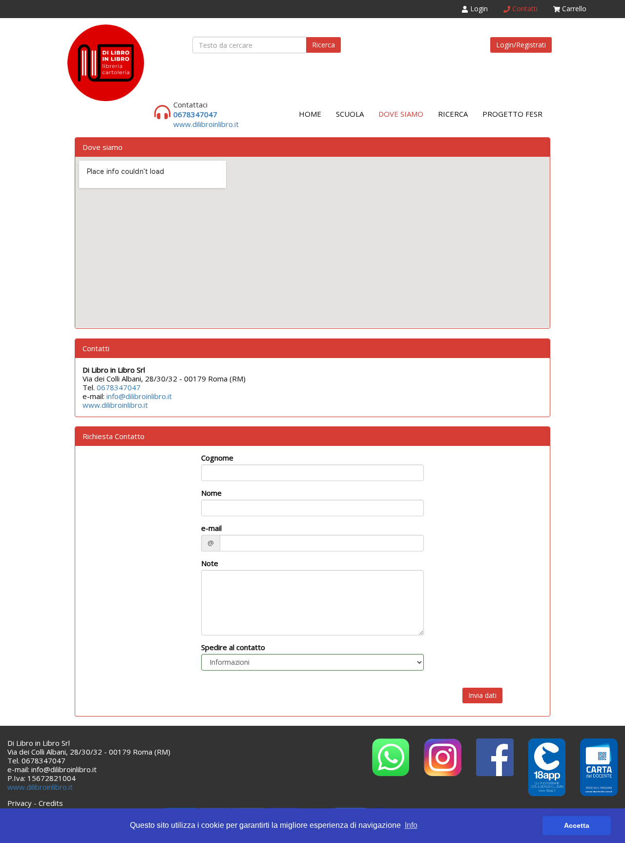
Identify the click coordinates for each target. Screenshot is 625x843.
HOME (310, 114)
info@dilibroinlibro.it (139, 396)
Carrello (573, 8)
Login (478, 8)
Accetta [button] (576, 825)
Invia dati (482, 695)
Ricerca (323, 44)
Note (209, 563)
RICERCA (453, 114)
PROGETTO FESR (512, 114)
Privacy (19, 803)
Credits (51, 803)
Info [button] (411, 825)
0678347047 (195, 114)
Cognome (217, 457)
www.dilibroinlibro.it (206, 124)
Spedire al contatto (233, 647)
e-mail (211, 528)
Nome (211, 492)
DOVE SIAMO (400, 114)
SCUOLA (350, 114)
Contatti (524, 8)
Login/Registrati (521, 44)
